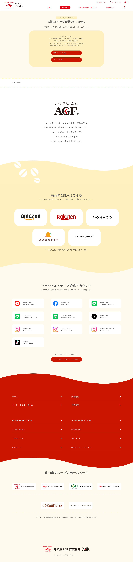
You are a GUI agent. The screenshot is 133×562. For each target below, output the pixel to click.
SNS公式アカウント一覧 (69, 517)
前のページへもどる (59, 53)
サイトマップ (40, 517)
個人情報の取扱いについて (52, 517)
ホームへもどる (58, 60)
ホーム (13, 82)
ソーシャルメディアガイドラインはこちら (66, 354)
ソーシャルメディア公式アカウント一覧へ (65, 359)
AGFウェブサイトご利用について (87, 517)
